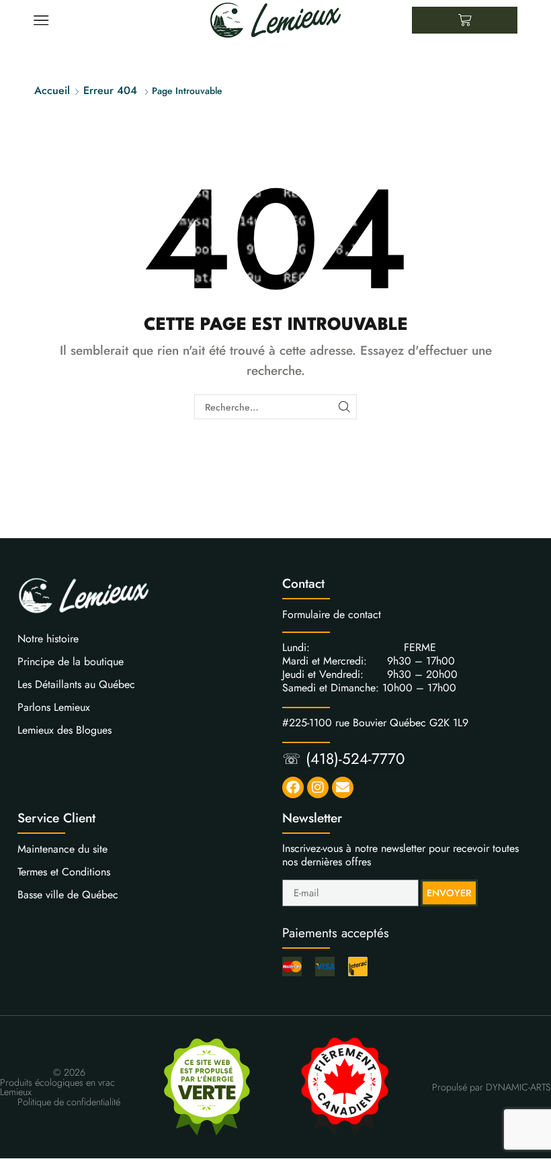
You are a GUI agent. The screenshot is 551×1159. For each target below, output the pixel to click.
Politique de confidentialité (68, 1102)
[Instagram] (318, 787)
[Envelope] (342, 787)
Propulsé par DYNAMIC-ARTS (491, 1087)
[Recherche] (344, 406)
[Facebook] (293, 787)
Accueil (52, 90)
